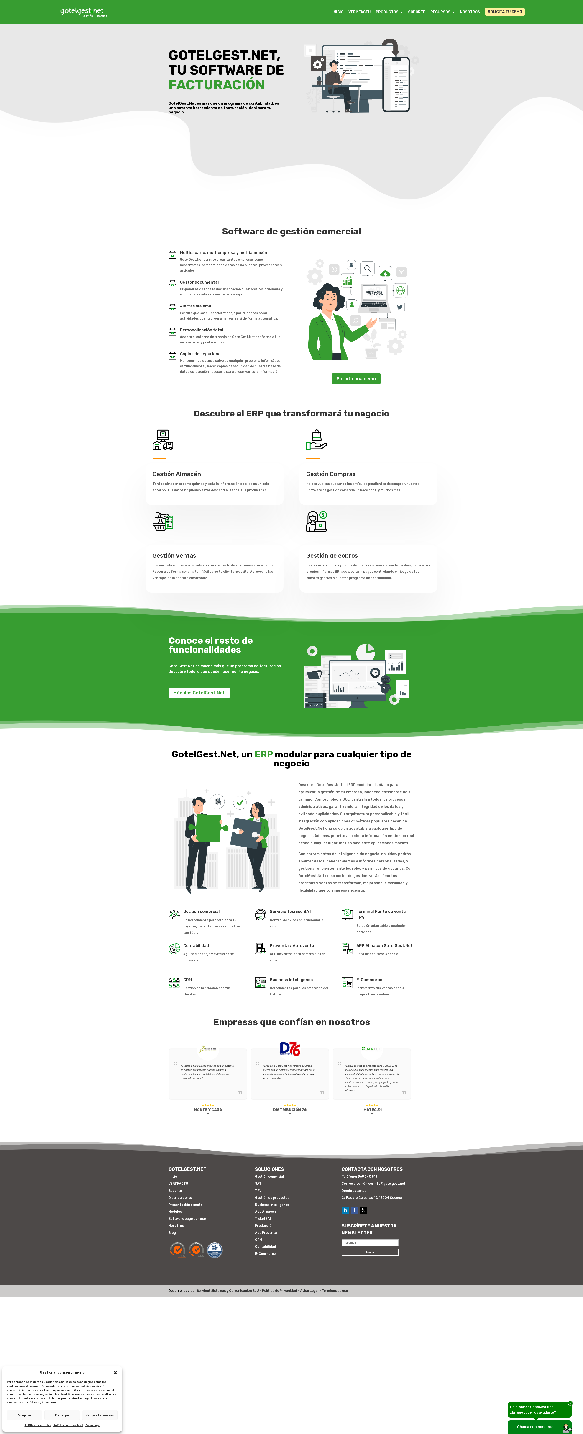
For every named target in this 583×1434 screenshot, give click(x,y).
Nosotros (470, 12)
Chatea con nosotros (535, 1427)
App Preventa (266, 1233)
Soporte (416, 12)
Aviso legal (92, 1425)
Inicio (337, 12)
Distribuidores (180, 1198)
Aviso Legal (309, 1291)
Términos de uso (335, 1291)
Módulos (175, 1212)
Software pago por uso (187, 1219)
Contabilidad (265, 1247)
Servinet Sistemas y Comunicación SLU (228, 1291)
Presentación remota (186, 1205)
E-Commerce (265, 1254)
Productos (387, 12)
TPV (258, 1191)
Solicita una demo (356, 378)
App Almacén (265, 1212)
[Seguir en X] (363, 1210)
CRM (258, 1240)
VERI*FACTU (359, 12)
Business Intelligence (272, 1205)
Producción (264, 1226)
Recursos (440, 12)
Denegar (62, 1415)
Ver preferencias (99, 1415)
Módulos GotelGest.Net (199, 693)
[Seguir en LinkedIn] (345, 1210)
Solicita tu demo (505, 12)
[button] (115, 1372)
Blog (172, 1233)
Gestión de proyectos (272, 1198)
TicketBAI (263, 1219)
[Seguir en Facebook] (354, 1210)
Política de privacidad (68, 1425)
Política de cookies (38, 1425)
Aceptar (24, 1415)
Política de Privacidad (279, 1291)
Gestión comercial (269, 1177)
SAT (258, 1184)
